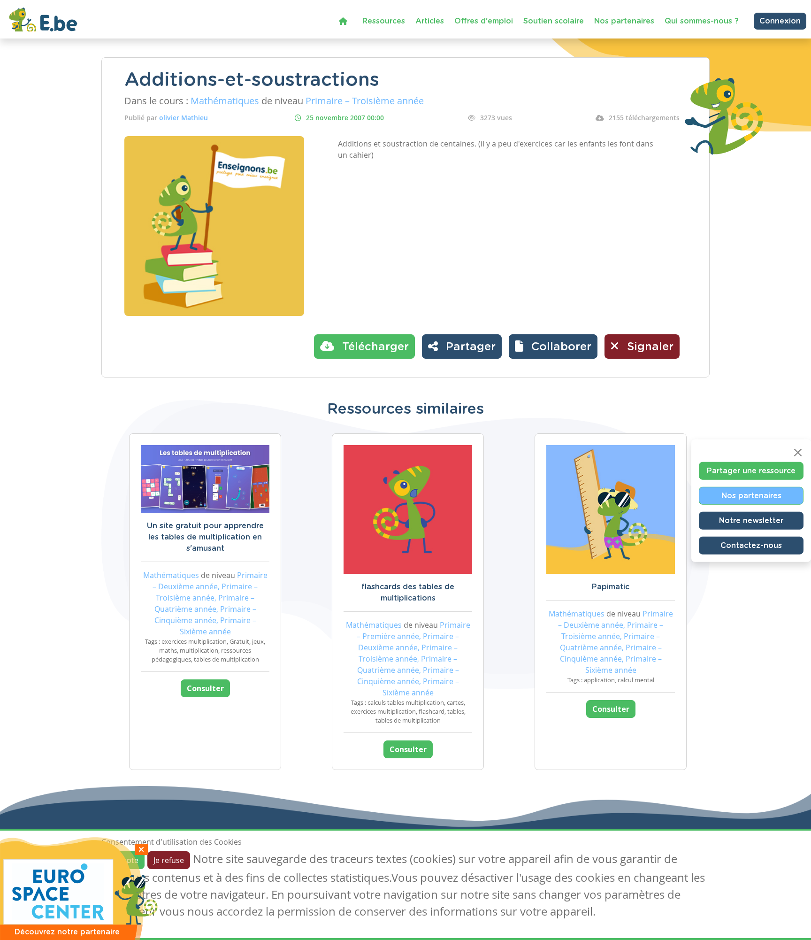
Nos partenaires (624, 21)
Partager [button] (469, 347)
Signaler (648, 347)
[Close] (797, 452)
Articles (429, 21)
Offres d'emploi (483, 21)
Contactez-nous (751, 545)
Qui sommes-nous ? (702, 21)
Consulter (205, 688)
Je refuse (168, 860)
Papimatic (610, 587)
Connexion (780, 21)
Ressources (383, 21)
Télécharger (374, 347)
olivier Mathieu (183, 117)
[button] (553, 346)
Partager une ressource (751, 471)
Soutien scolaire (553, 21)
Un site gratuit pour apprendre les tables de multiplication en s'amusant (205, 537)
